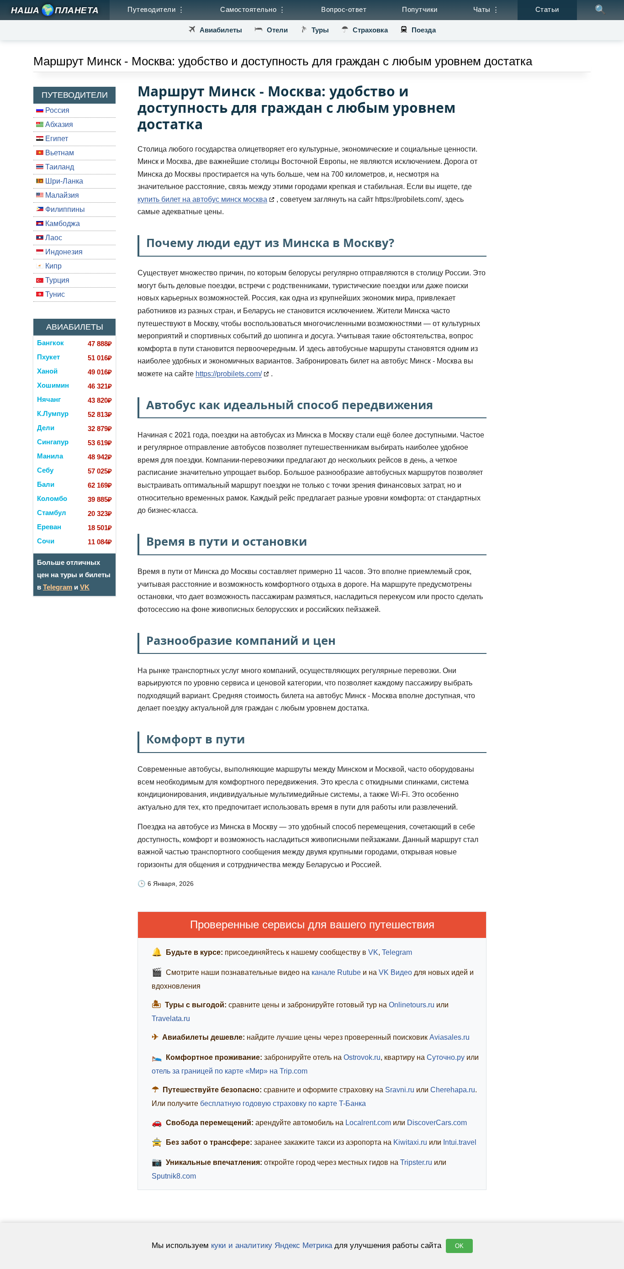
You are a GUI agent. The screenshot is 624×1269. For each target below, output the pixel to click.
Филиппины (64, 209)
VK (85, 587)
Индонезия (63, 252)
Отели (277, 30)
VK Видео (395, 972)
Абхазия (58, 124)
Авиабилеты (221, 30)
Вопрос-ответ (343, 9)
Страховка (370, 30)
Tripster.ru (416, 1162)
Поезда (424, 30)
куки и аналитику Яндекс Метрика (271, 1245)
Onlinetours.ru (411, 1005)
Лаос (52, 238)
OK (459, 1246)
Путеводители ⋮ (156, 9)
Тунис (54, 294)
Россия (56, 110)
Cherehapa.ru (452, 1090)
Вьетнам (58, 153)
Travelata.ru (171, 1018)
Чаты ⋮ (486, 9)
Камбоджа (61, 223)
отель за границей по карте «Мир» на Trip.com (229, 1071)
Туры (320, 30)
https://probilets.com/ (229, 374)
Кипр (52, 266)
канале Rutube (336, 972)
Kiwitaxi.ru (410, 1142)
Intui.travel (459, 1142)
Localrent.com (368, 1123)
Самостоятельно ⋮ (253, 9)
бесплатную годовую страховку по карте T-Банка (283, 1103)
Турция (56, 280)
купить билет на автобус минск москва (202, 199)
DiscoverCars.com (437, 1123)
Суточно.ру (446, 1057)
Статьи (547, 9)
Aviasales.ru (449, 1037)
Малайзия (61, 195)
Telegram (57, 587)
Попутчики (420, 9)
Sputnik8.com (174, 1176)
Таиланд (58, 167)
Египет (55, 138)
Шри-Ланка (63, 181)
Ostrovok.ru (362, 1057)
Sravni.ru (399, 1090)
